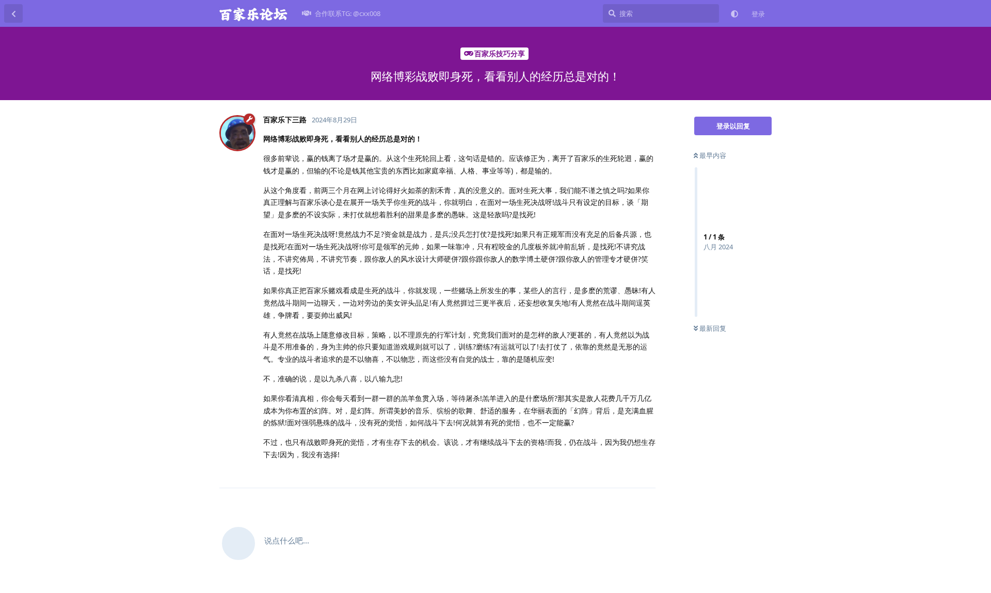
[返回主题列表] (13, 13)
